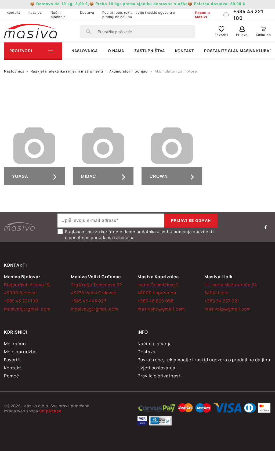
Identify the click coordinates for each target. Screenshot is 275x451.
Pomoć (11, 376)
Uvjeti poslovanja (156, 368)
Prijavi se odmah (191, 220)
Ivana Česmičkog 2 (158, 285)
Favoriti (12, 360)
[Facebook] (265, 227)
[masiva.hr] (30, 32)
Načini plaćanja (58, 14)
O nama (116, 50)
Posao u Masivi (202, 14)
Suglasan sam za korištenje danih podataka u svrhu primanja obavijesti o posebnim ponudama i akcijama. (139, 234)
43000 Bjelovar (20, 293)
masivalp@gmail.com (227, 309)
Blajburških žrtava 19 (27, 285)
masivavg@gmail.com (94, 309)
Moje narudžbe (20, 352)
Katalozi (35, 12)
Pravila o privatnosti (160, 376)
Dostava (87, 12)
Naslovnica (84, 50)
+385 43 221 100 (248, 14)
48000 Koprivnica (157, 293)
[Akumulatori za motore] (157, 408)
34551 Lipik (216, 293)
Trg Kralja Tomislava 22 (96, 285)
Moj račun (15, 344)
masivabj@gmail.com (27, 309)
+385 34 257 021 (221, 301)
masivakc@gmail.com (161, 309)
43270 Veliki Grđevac (94, 293)
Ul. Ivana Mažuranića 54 (230, 285)
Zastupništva (149, 50)
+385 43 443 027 (88, 301)
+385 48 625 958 (155, 301)
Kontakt (13, 12)
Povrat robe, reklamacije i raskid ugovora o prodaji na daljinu (138, 14)
